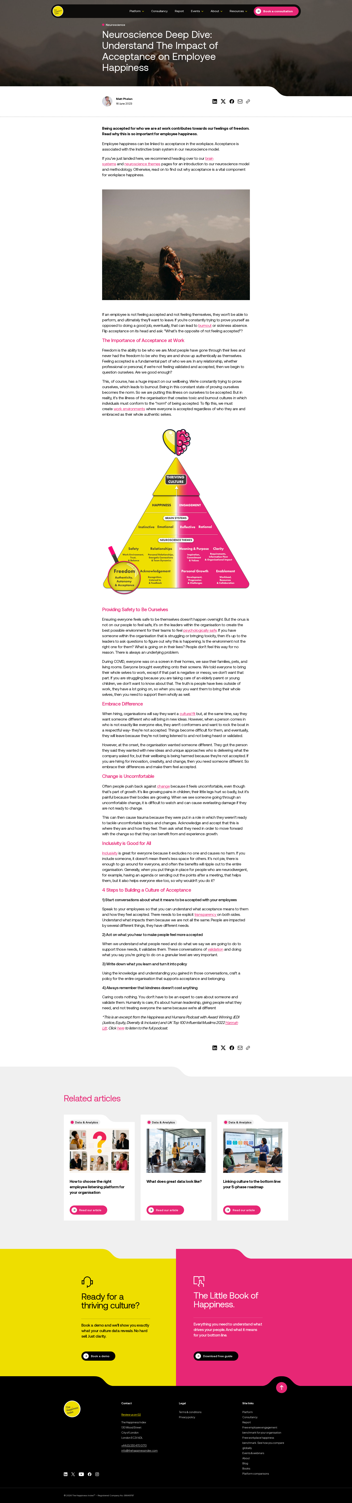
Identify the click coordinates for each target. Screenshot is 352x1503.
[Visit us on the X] (73, 1474)
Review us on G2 (131, 1414)
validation (215, 949)
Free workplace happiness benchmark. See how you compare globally (263, 1443)
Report (179, 11)
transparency (206, 914)
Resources (237, 11)
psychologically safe (200, 630)
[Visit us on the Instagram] (97, 1474)
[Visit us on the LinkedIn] (65, 1474)
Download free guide (217, 1356)
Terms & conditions (190, 1412)
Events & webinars (253, 1453)
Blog (245, 1463)
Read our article (90, 1210)
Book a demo (100, 1356)
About (215, 11)
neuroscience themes (142, 164)
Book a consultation (278, 11)
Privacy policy (187, 1417)
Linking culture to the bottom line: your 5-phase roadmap (252, 1184)
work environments (129, 409)
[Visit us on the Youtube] (81, 1474)
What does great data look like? (174, 1181)
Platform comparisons (255, 1473)
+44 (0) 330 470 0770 (134, 1445)
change (163, 786)
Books (246, 1468)
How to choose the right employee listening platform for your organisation (97, 1186)
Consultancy (159, 11)
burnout (205, 325)
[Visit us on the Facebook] (89, 1474)
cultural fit (187, 714)
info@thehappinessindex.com (139, 1450)
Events (195, 11)
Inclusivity (109, 853)
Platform (135, 11)
